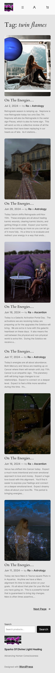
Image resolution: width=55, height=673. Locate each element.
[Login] (34, 7)
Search (7, 624)
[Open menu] (22, 7)
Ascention (40, 312)
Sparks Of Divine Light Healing (23, 649)
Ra (27, 105)
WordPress (26, 666)
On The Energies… (19, 100)
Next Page (42, 608)
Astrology (38, 105)
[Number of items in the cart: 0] (47, 7)
